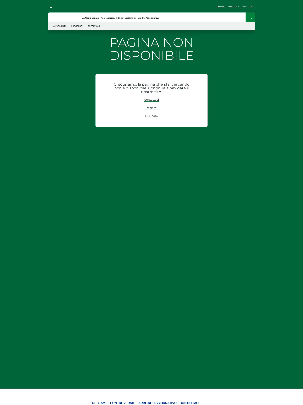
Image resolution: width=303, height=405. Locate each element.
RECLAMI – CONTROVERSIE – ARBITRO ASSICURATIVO (134, 403)
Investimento (59, 26)
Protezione (94, 26)
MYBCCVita (233, 6)
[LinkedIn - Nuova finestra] (50, 7)
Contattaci (247, 6)
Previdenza (77, 26)
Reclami (151, 108)
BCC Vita (151, 116)
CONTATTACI (189, 403)
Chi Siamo (220, 6)
